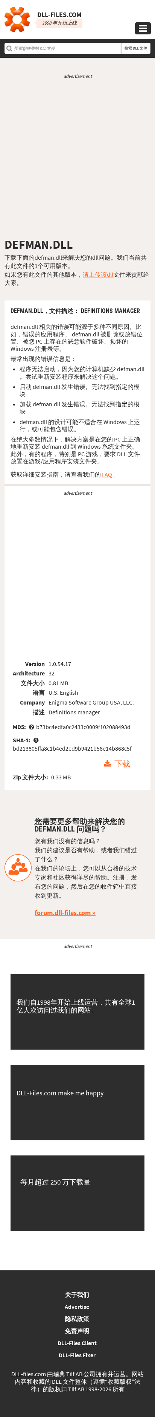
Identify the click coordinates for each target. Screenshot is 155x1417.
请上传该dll (98, 274)
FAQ (107, 474)
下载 (122, 764)
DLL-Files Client (77, 1343)
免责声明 (77, 1331)
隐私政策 (77, 1319)
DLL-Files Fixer (77, 1355)
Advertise (77, 1307)
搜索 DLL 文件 (136, 48)
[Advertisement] (77, 158)
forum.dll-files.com (63, 912)
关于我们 (77, 1295)
